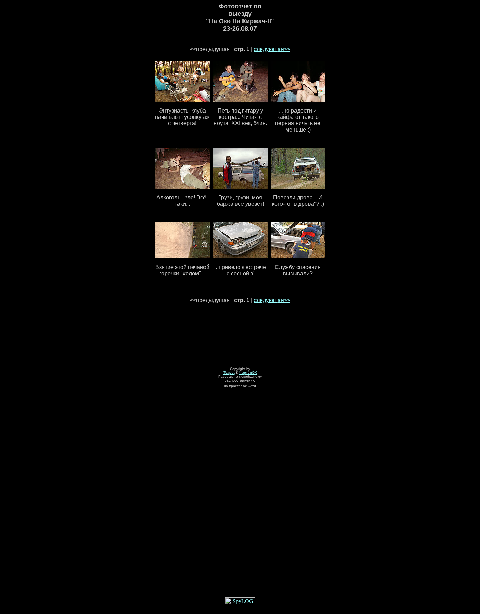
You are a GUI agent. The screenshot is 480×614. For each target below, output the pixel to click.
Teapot (229, 373)
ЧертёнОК (248, 373)
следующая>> (272, 49)
